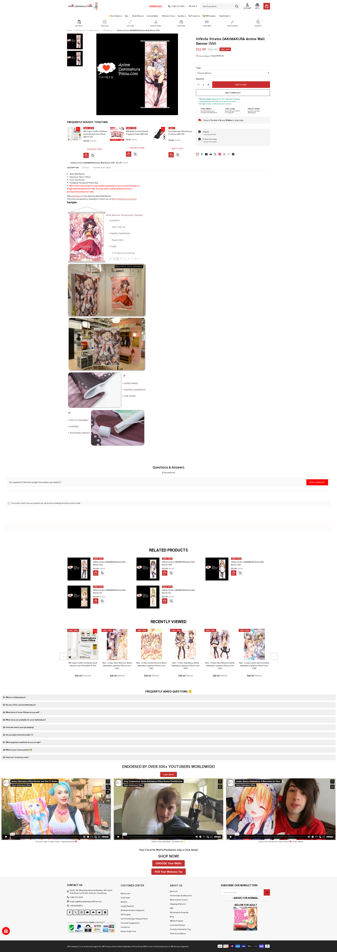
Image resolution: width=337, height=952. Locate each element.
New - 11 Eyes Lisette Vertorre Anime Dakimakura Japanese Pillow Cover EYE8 (254, 666)
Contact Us (125, 927)
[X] (215, 154)
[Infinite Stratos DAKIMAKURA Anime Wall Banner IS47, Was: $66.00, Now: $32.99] (216, 569)
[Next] (273, 656)
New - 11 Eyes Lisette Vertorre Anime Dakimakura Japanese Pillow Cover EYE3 (151, 666)
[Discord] (224, 154)
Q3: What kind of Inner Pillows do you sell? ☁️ (22, 712)
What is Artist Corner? (179, 899)
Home (69, 30)
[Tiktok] (233, 154)
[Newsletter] (267, 892)
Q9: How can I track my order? (16, 757)
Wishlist (124, 902)
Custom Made (152, 16)
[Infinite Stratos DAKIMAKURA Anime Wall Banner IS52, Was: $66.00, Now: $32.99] (79, 569)
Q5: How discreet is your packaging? (18, 727)
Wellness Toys (168, 16)
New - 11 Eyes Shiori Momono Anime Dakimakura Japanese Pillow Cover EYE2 (117, 666)
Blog (172, 916)
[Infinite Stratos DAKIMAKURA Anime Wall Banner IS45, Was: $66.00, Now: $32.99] (148, 569)
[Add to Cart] (171, 154)
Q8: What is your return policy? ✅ (17, 749)
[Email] (206, 154)
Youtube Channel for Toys (180, 929)
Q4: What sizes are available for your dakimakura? (24, 719)
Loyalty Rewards (127, 906)
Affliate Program (176, 921)
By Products (194, 16)
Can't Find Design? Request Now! (134, 918)
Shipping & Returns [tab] (102, 167)
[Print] (210, 154)
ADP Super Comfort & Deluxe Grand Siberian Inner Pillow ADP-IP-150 (95, 134)
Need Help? (224, 16)
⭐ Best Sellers (114, 16)
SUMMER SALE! (155, 6)
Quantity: (200, 79)
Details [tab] (85, 167)
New (126, 16)
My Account (125, 893)
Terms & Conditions (178, 933)
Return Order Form (128, 931)
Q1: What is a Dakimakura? (14, 697)
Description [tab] (73, 167)
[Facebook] (201, 154)
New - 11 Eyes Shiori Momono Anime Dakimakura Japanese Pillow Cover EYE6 (220, 666)
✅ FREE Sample (209, 16)
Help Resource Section (127, 199)
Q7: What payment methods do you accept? (22, 742)
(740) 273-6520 (76, 897)
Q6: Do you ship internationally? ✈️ (18, 734)
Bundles (181, 16)
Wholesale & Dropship (179, 912)
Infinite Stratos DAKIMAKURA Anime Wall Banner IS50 (92, 162)
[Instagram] (81, 912)
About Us (174, 891)
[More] (120, 16)
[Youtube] (87, 912)
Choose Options (94, 149)
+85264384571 (76, 905)
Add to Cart (241, 84)
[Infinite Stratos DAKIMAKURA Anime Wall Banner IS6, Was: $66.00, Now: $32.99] (79, 597)
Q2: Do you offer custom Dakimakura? (19, 704)
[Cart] (266, 6)
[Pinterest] (219, 154)
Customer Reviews (177, 925)
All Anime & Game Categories (132, 910)
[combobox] (220, 6)
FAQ (113, 199)
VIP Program (126, 914)
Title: (199, 68)
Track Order (125, 897)
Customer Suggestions (130, 923)
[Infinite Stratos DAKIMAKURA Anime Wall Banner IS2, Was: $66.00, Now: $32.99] (148, 597)
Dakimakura (76, 196)
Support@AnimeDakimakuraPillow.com (86, 901)
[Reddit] (228, 154)
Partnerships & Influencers (181, 895)
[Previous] (63, 656)
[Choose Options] (86, 155)
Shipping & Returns (178, 904)
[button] (79, 23)
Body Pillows (137, 16)
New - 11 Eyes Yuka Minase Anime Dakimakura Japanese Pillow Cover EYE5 (186, 666)
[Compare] (92, 155)
